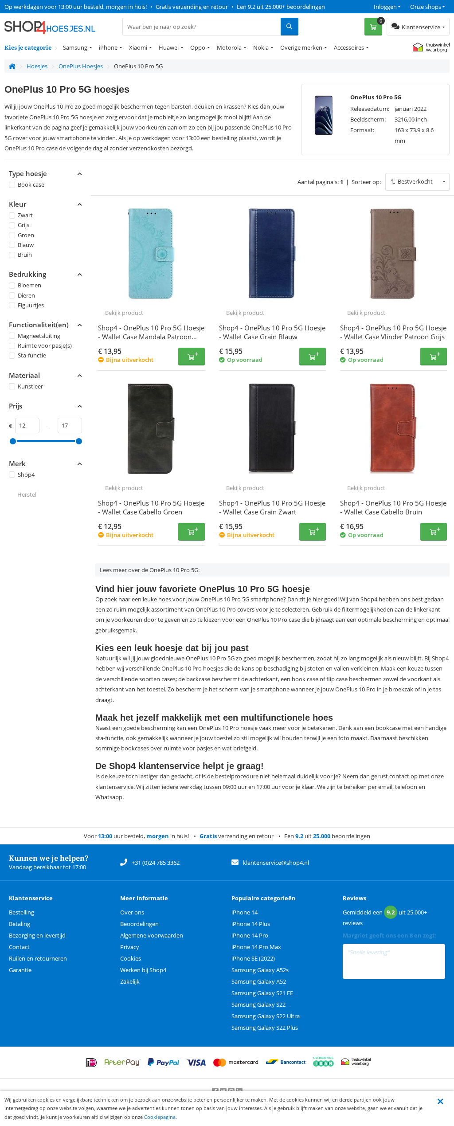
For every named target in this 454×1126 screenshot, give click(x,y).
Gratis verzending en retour (192, 7)
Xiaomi (138, 47)
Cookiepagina (160, 1117)
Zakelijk (130, 981)
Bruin (25, 255)
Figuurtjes (31, 305)
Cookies (130, 958)
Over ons (132, 912)
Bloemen (29, 285)
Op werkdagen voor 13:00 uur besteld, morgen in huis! (75, 7)
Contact (19, 947)
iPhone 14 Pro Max (256, 947)
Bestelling (21, 912)
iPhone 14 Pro (249, 935)
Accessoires (349, 47)
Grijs (23, 225)
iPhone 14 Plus (250, 924)
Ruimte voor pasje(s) (45, 345)
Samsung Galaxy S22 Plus (264, 1028)
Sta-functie (32, 355)
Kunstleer (30, 386)
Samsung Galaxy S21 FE (262, 993)
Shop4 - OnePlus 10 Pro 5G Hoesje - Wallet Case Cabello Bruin (393, 507)
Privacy (129, 947)
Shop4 (26, 475)
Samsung (75, 47)
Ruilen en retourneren (38, 958)
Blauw (26, 245)
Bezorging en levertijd (37, 935)
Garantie (20, 970)
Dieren (26, 295)
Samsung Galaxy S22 (258, 1004)
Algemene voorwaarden (151, 935)
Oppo (197, 47)
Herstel (26, 494)
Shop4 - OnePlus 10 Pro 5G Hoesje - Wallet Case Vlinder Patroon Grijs (393, 332)
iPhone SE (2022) (253, 958)
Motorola (229, 47)
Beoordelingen (139, 924)
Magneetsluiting (39, 336)
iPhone (108, 47)
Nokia (261, 47)
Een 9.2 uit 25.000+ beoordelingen (281, 7)
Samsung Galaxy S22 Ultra (265, 1016)
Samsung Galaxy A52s (260, 970)
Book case (31, 184)
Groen (26, 235)
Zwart (25, 215)
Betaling (19, 924)
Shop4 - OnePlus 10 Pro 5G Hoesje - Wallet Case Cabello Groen (151, 507)
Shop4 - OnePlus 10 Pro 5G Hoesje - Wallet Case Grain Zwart (272, 507)
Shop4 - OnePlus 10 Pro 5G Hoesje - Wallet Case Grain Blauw (272, 332)
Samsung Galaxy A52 (258, 981)
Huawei (169, 47)
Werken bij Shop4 (143, 970)
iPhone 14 (244, 912)
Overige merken (301, 47)
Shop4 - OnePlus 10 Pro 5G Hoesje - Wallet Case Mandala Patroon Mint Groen (151, 336)
